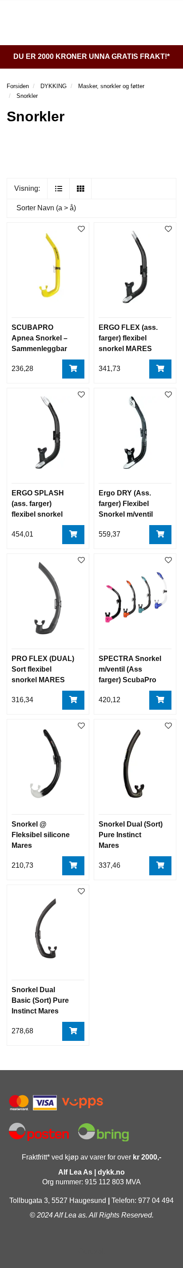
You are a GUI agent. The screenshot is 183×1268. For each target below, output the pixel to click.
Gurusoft (91, 1251)
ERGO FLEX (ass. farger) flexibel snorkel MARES (128, 338)
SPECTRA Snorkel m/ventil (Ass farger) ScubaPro (130, 669)
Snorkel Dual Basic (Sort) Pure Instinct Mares (40, 1000)
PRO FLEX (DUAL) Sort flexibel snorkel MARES (43, 669)
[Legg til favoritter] (81, 230)
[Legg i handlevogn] (73, 369)
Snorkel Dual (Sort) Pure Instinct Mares (131, 834)
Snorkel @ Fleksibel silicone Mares (41, 834)
